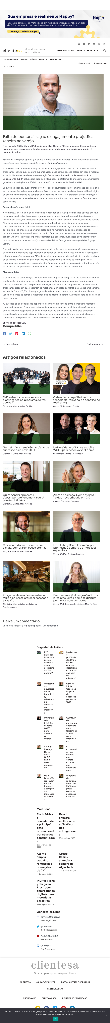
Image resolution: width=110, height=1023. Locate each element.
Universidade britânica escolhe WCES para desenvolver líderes (73, 449)
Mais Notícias (54, 146)
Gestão (76, 406)
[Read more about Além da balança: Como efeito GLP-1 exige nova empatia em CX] (76, 476)
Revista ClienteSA (50, 917)
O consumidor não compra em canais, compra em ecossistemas (24, 546)
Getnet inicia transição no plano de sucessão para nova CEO (26, 449)
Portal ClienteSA (49, 936)
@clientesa (47, 926)
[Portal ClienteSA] (38, 936)
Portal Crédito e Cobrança (75, 982)
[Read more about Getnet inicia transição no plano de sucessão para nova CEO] (26, 428)
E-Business (68, 604)
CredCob (91, 50)
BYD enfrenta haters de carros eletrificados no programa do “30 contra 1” (24, 400)
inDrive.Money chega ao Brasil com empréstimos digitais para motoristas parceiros (46, 890)
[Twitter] (10, 333)
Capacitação (58, 454)
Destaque (67, 406)
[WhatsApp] (29, 333)
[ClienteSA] (38, 945)
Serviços (80, 554)
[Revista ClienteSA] (38, 917)
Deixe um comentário (74, 146)
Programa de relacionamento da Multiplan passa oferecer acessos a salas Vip (25, 598)
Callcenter (76, 50)
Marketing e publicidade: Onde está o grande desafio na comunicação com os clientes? (71, 665)
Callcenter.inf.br (45, 982)
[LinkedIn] (23, 333)
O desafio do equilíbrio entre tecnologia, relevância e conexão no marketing (76, 400)
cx (16, 149)
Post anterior (11, 344)
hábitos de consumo (43, 149)
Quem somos (29, 998)
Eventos (43, 60)
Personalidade (11, 60)
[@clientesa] (38, 926)
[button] (104, 50)
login (26, 625)
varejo (86, 149)
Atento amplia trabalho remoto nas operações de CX (44, 862)
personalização (74, 149)
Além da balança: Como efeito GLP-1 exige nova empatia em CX (76, 496)
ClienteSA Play (56, 60)
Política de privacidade (74, 998)
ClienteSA (62, 50)
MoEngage (60, 149)
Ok (55, 1019)
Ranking (24, 60)
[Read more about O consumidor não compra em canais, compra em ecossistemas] (26, 526)
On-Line (29, 406)
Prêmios (34, 60)
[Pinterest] (16, 333)
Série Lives (9, 67)
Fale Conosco (49, 998)
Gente (15, 454)
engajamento (25, 149)
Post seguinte (95, 344)
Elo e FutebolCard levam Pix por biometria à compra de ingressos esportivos (75, 547)
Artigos (56, 501)
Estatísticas (41, 146)
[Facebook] (4, 333)
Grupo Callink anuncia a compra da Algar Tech (66, 860)
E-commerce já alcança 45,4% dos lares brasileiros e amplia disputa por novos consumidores (75, 598)
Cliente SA (28, 146)
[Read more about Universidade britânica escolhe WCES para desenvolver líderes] (76, 428)
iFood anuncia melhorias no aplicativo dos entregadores (67, 824)
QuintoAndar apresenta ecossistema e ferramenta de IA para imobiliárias (23, 497)
